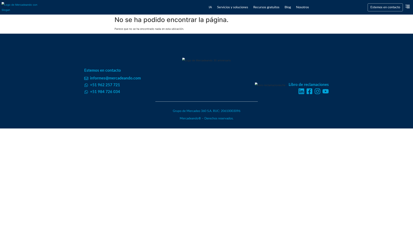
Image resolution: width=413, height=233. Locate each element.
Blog (288, 7)
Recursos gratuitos (266, 7)
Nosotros (302, 7)
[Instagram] (317, 91)
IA (210, 7)
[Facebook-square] (309, 91)
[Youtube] (325, 91)
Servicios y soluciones (232, 7)
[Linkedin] (301, 91)
